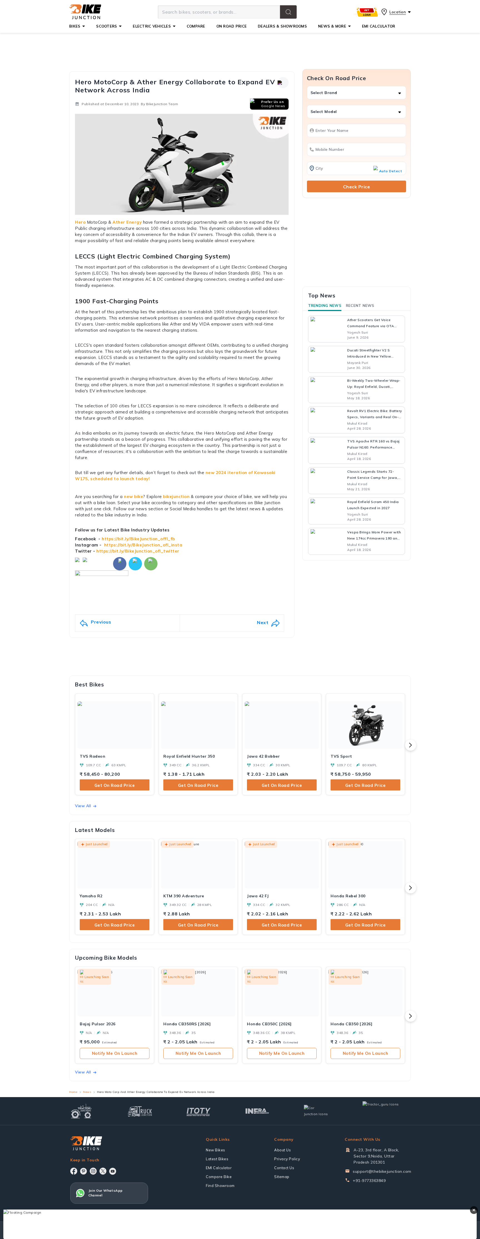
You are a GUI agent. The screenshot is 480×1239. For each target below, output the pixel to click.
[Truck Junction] (140, 1111)
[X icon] (102, 1171)
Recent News (360, 305)
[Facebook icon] (73, 1171)
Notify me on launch (115, 1053)
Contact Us (284, 1168)
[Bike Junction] (85, 11)
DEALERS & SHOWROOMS (282, 26)
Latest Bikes (217, 1159)
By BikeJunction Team (159, 104)
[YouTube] (112, 1171)
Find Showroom (220, 1185)
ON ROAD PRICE (231, 26)
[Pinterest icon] (83, 1171)
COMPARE (196, 26)
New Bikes (215, 1150)
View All (83, 805)
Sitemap (281, 1176)
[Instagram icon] (93, 1171)
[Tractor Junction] (81, 1111)
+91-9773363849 (369, 1180)
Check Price (356, 186)
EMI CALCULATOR (378, 26)
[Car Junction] (316, 1111)
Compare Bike (219, 1176)
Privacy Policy (287, 1159)
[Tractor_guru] (386, 1111)
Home (73, 1092)
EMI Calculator (219, 1168)
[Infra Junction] (257, 1111)
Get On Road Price (114, 785)
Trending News (324, 305)
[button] (288, 12)
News (87, 1092)
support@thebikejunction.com (382, 1171)
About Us (282, 1150)
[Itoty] (198, 1111)
